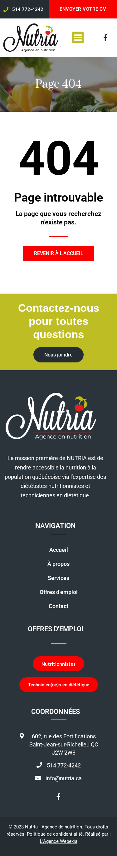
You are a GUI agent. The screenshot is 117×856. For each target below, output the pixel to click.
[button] (78, 37)
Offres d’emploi (59, 592)
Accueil (58, 550)
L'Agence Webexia (58, 841)
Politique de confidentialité (55, 834)
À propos (58, 564)
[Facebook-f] (105, 37)
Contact (58, 606)
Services (58, 578)
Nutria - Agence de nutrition (53, 827)
